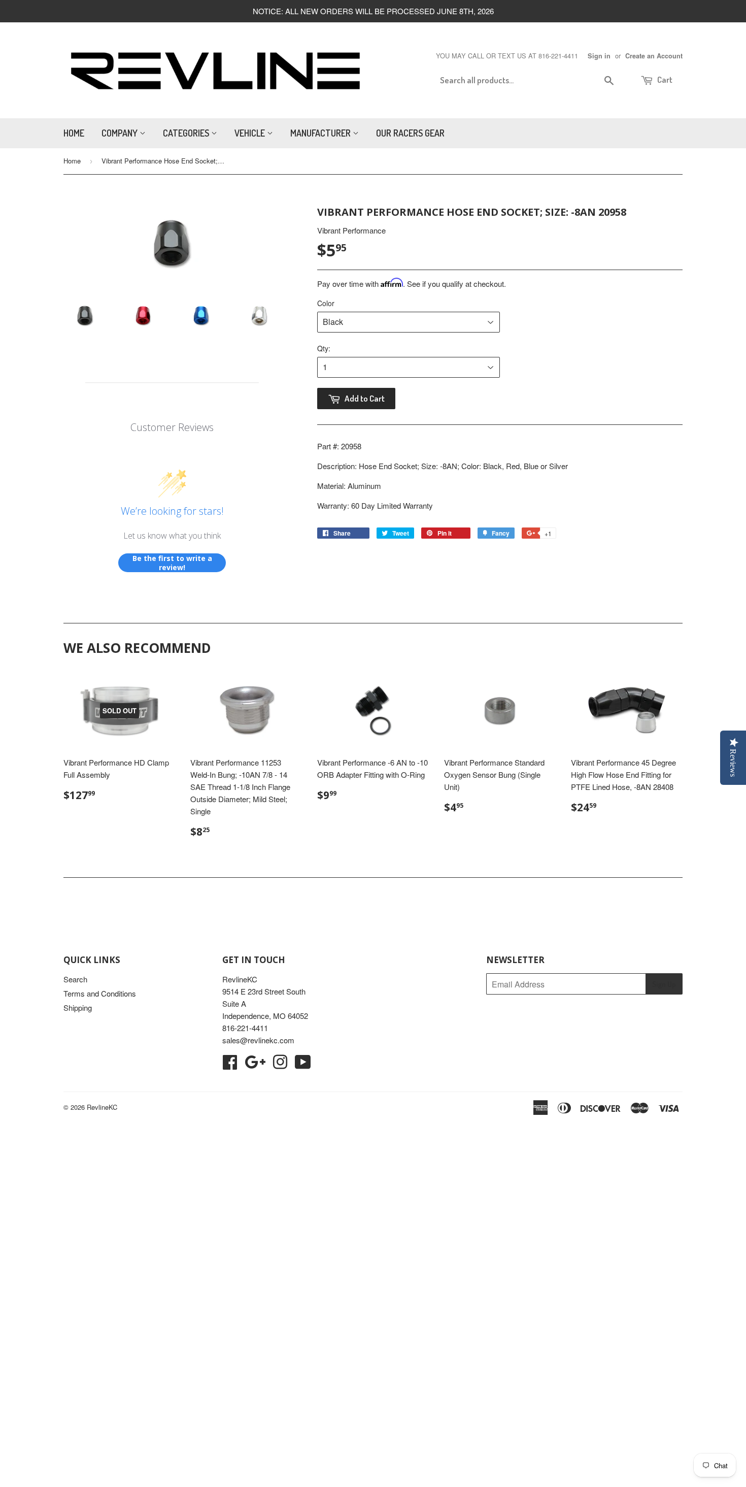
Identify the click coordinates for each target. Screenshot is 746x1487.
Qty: (323, 348)
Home (73, 133)
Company (120, 133)
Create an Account (654, 55)
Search (75, 979)
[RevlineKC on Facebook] (230, 1065)
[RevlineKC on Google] (255, 1065)
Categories (187, 133)
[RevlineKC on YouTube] (303, 1065)
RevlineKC (102, 1107)
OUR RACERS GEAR (410, 133)
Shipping (77, 1007)
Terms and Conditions (99, 993)
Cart (664, 79)
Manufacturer (321, 133)
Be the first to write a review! (172, 562)
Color (325, 303)
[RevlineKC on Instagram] (280, 1065)
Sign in (599, 55)
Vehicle (250, 133)
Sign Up (664, 984)
